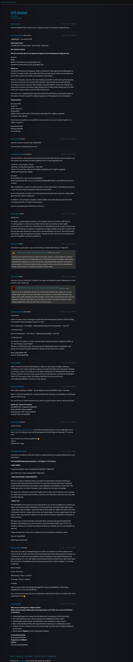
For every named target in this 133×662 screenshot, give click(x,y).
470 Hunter (19, 12)
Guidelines (28, 656)
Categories (19, 656)
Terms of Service (40, 656)
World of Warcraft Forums (8, 2)
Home (12, 656)
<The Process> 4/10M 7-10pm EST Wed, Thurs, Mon (32, 252)
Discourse (21, 661)
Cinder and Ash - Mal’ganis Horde (22, 430)
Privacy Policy (52, 656)
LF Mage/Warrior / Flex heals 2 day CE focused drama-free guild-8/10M (38, 287)
